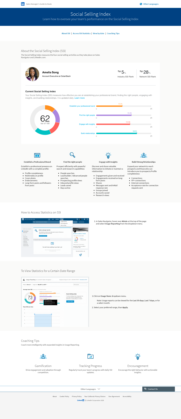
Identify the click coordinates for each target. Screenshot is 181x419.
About (55, 396)
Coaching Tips (113, 33)
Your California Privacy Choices (95, 396)
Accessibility (127, 396)
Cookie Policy (64, 396)
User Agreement (114, 396)
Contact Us (153, 389)
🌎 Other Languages (149, 4)
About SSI (66, 33)
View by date (98, 33)
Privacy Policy (77, 396)
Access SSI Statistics (81, 33)
